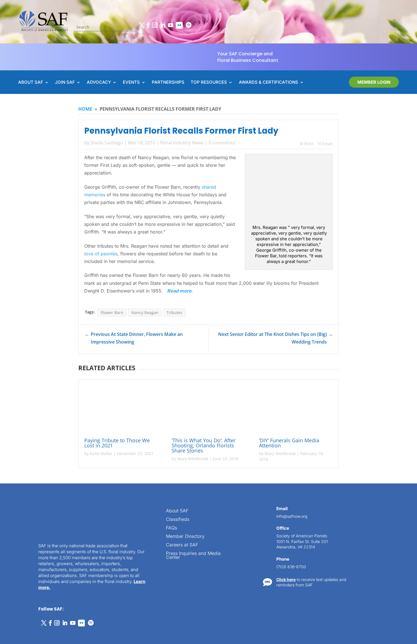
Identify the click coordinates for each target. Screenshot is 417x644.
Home (85, 109)
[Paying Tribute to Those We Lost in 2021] (121, 409)
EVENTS (131, 82)
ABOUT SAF (30, 82)
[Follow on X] (141, 25)
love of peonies (100, 253)
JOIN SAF (65, 82)
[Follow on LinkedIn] (162, 25)
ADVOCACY (99, 82)
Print (306, 143)
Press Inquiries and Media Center (193, 555)
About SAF (177, 511)
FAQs (171, 528)
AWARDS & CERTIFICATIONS (268, 82)
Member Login (373, 82)
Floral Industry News (182, 143)
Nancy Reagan (145, 312)
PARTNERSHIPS (168, 82)
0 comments (221, 143)
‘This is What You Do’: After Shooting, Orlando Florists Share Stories (203, 445)
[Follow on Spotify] (189, 25)
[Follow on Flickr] (179, 25)
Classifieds (177, 519)
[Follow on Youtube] (170, 25)
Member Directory (185, 536)
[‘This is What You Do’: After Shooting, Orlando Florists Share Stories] (208, 409)
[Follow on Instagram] (154, 25)
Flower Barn (112, 312)
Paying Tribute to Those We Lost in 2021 (117, 443)
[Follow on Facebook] (148, 25)
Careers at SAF (182, 545)
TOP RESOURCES (209, 82)
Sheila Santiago (106, 143)
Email (327, 143)
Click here (286, 579)
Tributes (174, 312)
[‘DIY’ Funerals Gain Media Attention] (296, 409)
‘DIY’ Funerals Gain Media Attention (289, 443)
